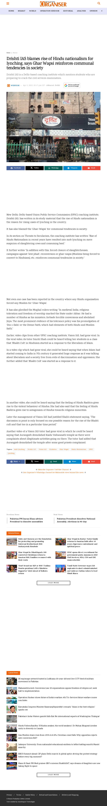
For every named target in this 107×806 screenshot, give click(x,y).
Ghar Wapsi (64, 449)
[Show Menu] (8, 4)
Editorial (68, 11)
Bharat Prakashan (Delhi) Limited (19, 799)
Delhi (57, 85)
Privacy (9, 795)
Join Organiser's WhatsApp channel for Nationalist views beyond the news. (53, 472)
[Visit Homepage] (53, 4)
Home (11, 11)
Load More (53, 583)
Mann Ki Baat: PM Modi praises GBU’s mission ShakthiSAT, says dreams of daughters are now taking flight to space (59, 765)
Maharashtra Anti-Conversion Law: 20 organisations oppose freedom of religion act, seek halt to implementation (57, 690)
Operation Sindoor (49, 11)
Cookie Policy (30, 795)
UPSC (91, 449)
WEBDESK (15, 85)
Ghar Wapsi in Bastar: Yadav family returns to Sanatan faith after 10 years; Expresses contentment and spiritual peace (82, 543)
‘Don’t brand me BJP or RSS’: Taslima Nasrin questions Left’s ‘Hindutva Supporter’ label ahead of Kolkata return (34, 569)
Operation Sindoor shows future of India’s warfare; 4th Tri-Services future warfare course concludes (57, 699)
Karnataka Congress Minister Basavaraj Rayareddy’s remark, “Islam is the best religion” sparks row (56, 708)
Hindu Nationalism (79, 449)
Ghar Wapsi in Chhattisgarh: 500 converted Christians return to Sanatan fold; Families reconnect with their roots (34, 556)
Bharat (21, 11)
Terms (18, 795)
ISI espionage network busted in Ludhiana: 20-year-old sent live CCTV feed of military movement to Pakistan (56, 680)
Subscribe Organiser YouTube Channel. (53, 469)
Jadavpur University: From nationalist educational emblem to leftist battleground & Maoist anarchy (58, 746)
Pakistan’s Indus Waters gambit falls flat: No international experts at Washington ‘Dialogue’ (59, 716)
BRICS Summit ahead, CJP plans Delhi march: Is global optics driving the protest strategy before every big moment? (57, 755)
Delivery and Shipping (70, 795)
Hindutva (53, 449)
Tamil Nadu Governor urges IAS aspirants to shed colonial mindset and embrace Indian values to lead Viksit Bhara (82, 569)
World (32, 11)
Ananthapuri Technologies (26, 802)
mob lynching (19, 449)
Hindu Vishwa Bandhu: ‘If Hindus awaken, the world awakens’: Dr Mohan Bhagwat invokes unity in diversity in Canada (57, 727)
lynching (11, 453)
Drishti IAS (32, 449)
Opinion (93, 11)
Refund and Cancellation (48, 795)
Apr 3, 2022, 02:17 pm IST (34, 85)
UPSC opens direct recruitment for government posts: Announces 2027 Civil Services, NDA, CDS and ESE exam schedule (82, 556)
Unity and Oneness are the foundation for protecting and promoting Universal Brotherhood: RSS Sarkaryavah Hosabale (34, 543)
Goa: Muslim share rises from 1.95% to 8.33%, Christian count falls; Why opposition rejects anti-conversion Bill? (57, 737)
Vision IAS (42, 449)
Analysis (81, 11)
